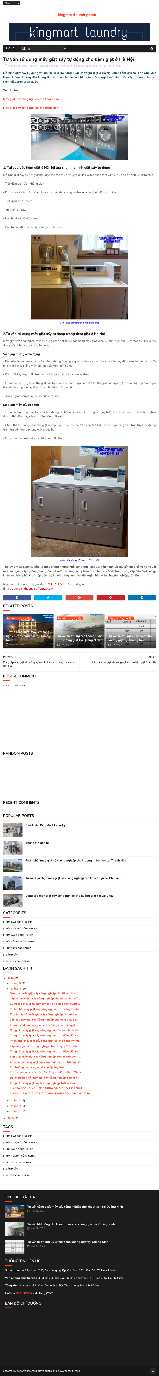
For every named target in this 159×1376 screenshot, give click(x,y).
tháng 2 (16, 1106)
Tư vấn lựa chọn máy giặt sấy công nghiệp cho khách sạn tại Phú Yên (73, 878)
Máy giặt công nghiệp (46, 66)
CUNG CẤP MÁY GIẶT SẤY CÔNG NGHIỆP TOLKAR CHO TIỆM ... (51, 1093)
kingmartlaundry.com (77, 14)
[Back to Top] (153, 1371)
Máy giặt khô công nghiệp (21, 928)
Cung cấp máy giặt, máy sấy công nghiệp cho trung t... (45, 1004)
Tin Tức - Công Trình (109, 66)
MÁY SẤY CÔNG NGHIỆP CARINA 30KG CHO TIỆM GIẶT (46, 1088)
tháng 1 (16, 1111)
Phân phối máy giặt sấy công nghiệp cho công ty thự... (45, 1041)
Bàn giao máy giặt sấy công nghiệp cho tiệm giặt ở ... (44, 993)
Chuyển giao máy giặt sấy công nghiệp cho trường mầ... (46, 1062)
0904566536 (24, 1293)
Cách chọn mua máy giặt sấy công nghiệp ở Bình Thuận (46, 1072)
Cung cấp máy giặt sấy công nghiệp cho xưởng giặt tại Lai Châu (69, 896)
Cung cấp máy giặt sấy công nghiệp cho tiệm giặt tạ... (45, 1035)
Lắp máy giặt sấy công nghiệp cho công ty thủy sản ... (45, 1046)
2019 (10, 1118)
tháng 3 (16, 1100)
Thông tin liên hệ (37, 843)
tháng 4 (16, 989)
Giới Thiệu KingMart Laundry (45, 825)
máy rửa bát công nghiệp (21, 941)
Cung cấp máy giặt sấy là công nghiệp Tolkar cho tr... (45, 1083)
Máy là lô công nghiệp (19, 935)
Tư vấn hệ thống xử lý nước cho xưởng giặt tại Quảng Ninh (130, 638)
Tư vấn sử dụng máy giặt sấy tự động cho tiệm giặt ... (44, 1025)
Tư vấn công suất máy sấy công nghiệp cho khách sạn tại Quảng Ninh (28, 636)
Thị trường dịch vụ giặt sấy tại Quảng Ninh (38, 1067)
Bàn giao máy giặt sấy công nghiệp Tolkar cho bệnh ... (45, 1056)
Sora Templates (26, 1371)
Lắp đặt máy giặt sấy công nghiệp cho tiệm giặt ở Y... (44, 1020)
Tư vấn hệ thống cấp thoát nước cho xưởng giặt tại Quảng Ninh (79, 638)
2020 (10, 978)
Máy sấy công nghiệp (72, 66)
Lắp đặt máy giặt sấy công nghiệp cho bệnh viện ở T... (45, 998)
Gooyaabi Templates (68, 1371)
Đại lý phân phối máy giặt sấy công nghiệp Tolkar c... (44, 1078)
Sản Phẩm (91, 66)
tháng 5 (16, 983)
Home (10, 48)
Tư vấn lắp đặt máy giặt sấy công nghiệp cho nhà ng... (45, 1014)
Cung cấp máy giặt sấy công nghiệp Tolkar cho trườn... (45, 1030)
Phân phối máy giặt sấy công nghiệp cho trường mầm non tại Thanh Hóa (75, 860)
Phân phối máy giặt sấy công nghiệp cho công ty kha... (45, 1009)
